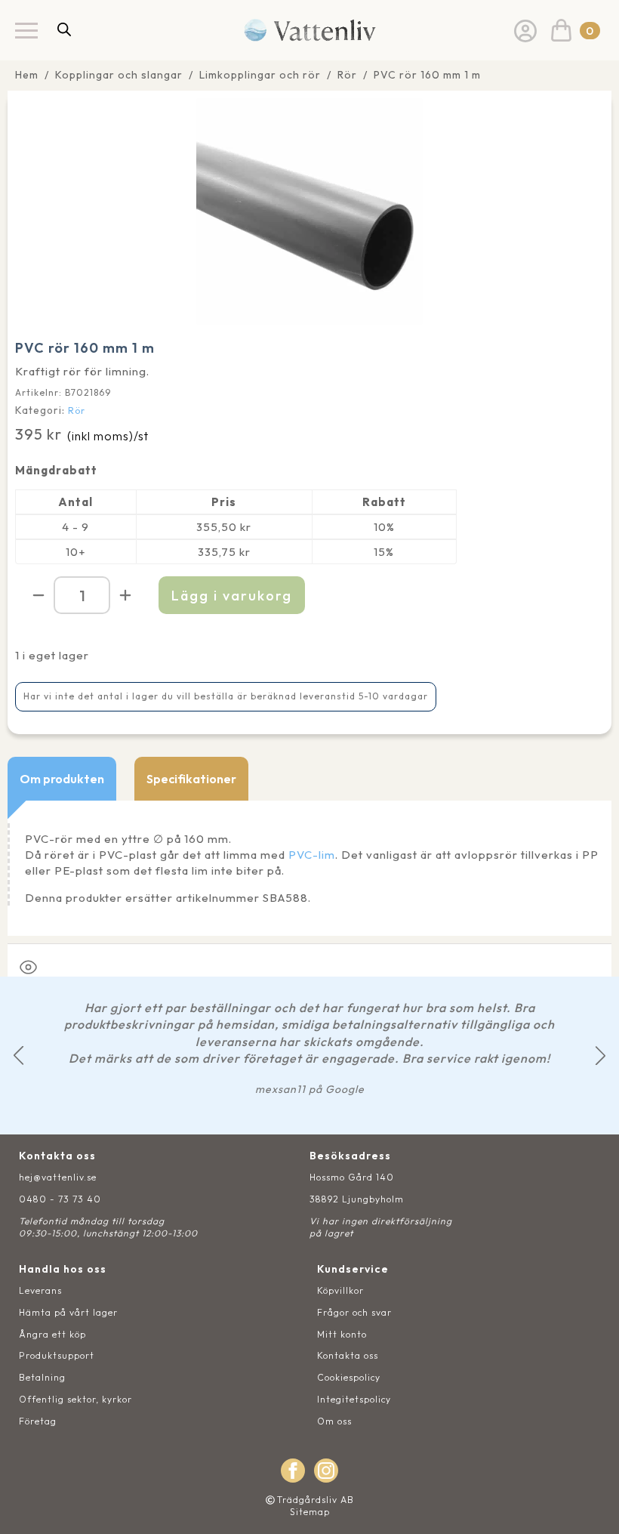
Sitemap (310, 1511)
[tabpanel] (309, 868)
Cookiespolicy (348, 1377)
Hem (26, 75)
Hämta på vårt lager (68, 1312)
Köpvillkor (340, 1290)
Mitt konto (342, 1334)
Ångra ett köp (52, 1334)
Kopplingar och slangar (119, 75)
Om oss (334, 1421)
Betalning (42, 1377)
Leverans (40, 1290)
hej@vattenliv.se (58, 1177)
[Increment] (125, 595)
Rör (347, 75)
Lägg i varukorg (231, 595)
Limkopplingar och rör (260, 75)
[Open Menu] (26, 30)
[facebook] (293, 1470)
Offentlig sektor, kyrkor (75, 1399)
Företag (38, 1421)
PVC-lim (311, 854)
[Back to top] (591, 1506)
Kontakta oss (347, 1355)
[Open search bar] (64, 29)
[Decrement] (38, 595)
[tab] (62, 779)
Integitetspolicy (354, 1399)
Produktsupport (56, 1355)
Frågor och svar (354, 1312)
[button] (18, 1055)
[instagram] (326, 1470)
